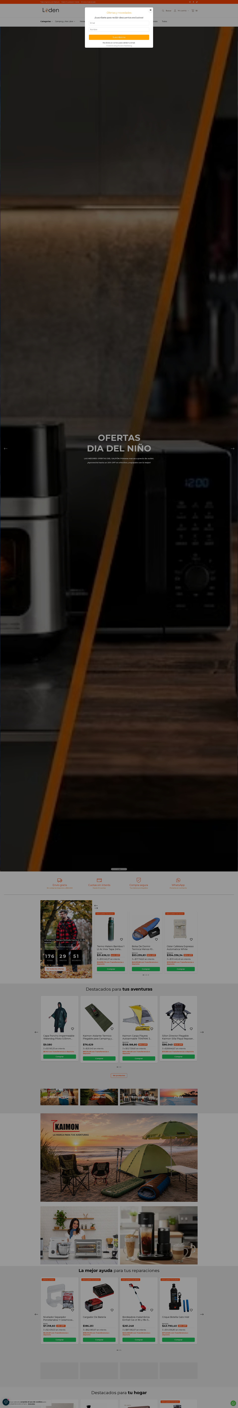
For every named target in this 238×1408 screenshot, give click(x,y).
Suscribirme (119, 37)
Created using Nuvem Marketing (119, 46)
